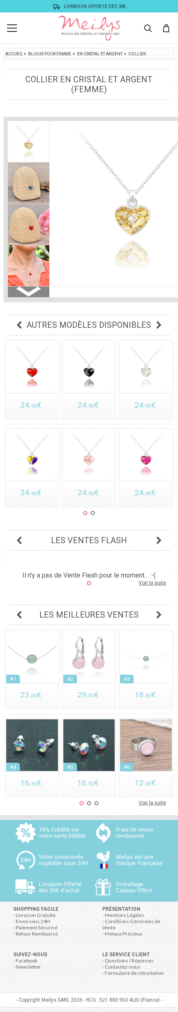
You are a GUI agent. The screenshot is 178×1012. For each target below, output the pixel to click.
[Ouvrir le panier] (166, 28)
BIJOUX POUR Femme (49, 54)
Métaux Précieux (123, 934)
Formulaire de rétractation (134, 973)
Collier (137, 54)
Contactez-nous (122, 967)
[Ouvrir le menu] (12, 28)
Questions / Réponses (129, 960)
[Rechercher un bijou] (148, 28)
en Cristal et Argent (100, 54)
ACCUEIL (14, 54)
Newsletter (28, 967)
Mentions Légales (124, 915)
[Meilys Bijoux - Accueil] (89, 28)
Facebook (26, 960)
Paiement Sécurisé (37, 927)
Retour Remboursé (37, 934)
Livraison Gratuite (35, 915)
